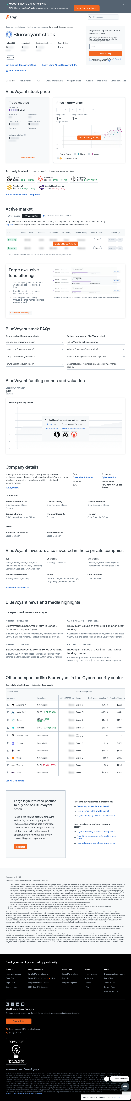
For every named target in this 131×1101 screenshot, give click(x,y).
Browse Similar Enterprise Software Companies (65, 428)
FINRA (14, 1069)
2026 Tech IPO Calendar (38, 987)
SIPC (20, 1069)
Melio (49, 578)
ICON (27, 568)
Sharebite (63, 581)
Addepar (35, 568)
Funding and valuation (54, 81)
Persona (20, 743)
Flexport (27, 565)
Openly (25, 578)
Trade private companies (37, 27)
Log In (109, 61)
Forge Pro (10, 978)
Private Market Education (38, 974)
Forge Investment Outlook (38, 983)
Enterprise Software (83, 477)
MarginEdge (52, 581)
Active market (25, 81)
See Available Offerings (20, 313)
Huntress (20, 728)
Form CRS (108, 978)
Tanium (20, 765)
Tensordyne (93, 562)
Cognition (19, 568)
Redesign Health (13, 578)
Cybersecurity (109, 477)
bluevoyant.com (12, 488)
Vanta (19, 772)
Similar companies (118, 81)
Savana (72, 581)
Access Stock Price (27, 157)
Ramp (8, 562)
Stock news (102, 81)
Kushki (100, 578)
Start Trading (105, 54)
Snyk (18, 750)
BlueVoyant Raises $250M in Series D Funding (34, 649)
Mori (117, 565)
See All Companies (15, 780)
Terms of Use (109, 983)
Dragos (19, 720)
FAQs (38, 81)
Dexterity (92, 578)
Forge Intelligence (69, 983)
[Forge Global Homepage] (11, 17)
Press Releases (91, 974)
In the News (89, 978)
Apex (29, 562)
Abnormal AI (21, 705)
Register (9, 224)
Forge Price (63, 43)
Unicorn (10, 57)
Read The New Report (86, 8)
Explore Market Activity (65, 244)
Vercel (23, 562)
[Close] (127, 1097)
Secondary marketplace (15, 27)
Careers (88, 983)
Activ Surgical (107, 565)
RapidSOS (61, 562)
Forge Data (10, 983)
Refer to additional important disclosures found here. (24, 1094)
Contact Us (18, 1021)
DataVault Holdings (69, 578)
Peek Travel (104, 562)
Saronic (15, 562)
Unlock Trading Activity (89, 137)
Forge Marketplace (13, 974)
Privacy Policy (110, 987)
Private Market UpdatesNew (41, 978)
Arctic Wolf (21, 712)
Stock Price (10, 81)
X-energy (51, 562)
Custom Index (11, 987)
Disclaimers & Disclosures (114, 974)
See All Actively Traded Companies (23, 194)
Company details (74, 81)
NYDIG (56, 578)
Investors (89, 81)
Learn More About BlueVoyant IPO (59, 65)
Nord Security (22, 735)
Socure (19, 758)
